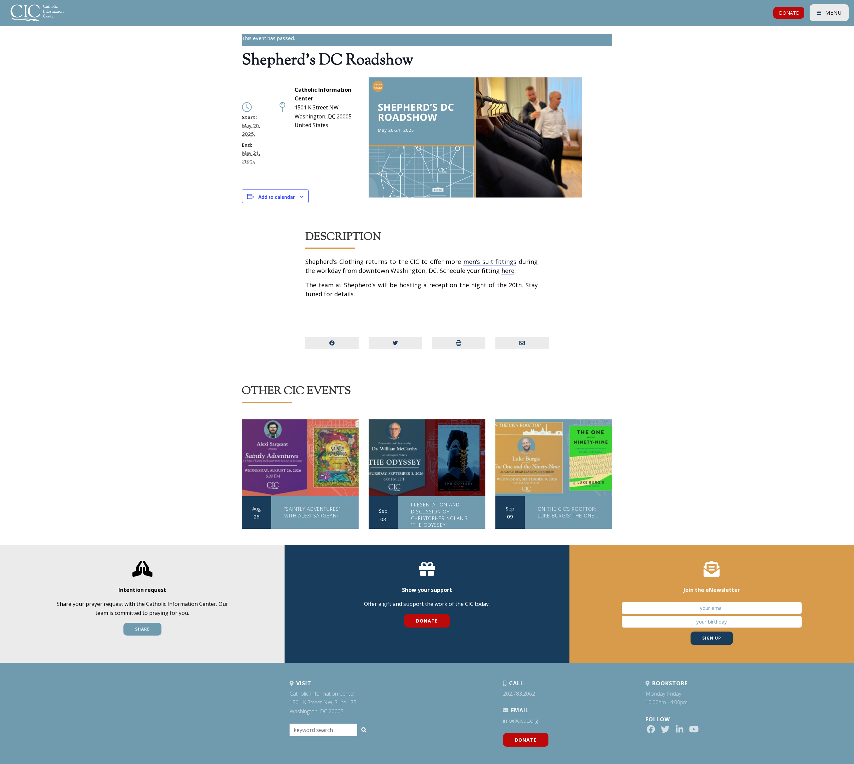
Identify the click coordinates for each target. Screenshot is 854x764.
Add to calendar (276, 197)
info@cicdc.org (520, 720)
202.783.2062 (519, 693)
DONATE (789, 13)
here (507, 271)
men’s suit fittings (489, 262)
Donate (427, 621)
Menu (833, 12)
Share (142, 629)
